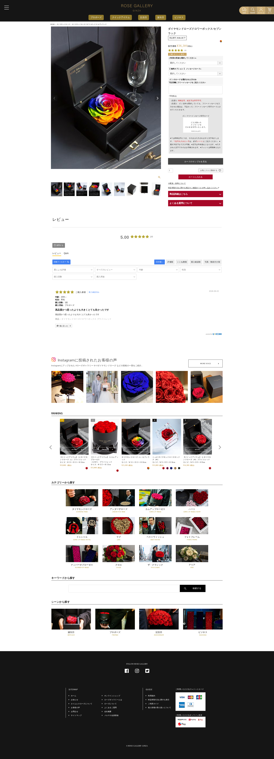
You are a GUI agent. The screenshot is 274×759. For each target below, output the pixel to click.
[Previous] (51, 447)
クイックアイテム (121, 17)
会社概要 (107, 712)
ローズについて (110, 704)
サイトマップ (76, 715)
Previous (54, 98)
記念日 (143, 17)
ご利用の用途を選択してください (183, 58)
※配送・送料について (177, 183)
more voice (205, 363)
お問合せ (74, 712)
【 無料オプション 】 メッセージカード (185, 69)
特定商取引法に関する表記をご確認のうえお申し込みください (193, 188)
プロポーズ (96, 17)
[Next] (219, 447)
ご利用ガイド (153, 704)
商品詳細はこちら (179, 194)
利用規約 (151, 696)
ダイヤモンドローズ (63, 24)
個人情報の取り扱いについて (159, 708)
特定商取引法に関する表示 (158, 700)
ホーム (73, 696)
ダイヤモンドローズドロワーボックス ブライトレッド (86, 319)
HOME (52, 24)
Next (157, 98)
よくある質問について (181, 203)
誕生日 (160, 17)
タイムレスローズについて (81, 704)
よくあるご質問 (110, 708)
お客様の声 (75, 708)
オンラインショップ (112, 696)
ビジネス (179, 17)
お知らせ (74, 700)
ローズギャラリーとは (113, 700)
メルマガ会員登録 (111, 715)
